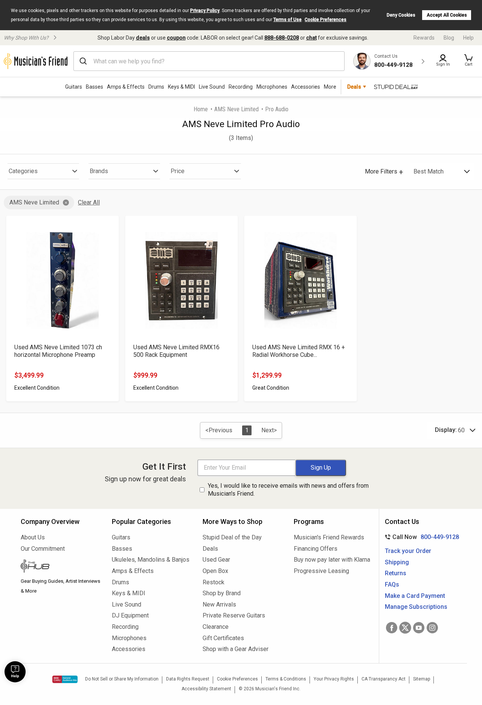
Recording (241, 87)
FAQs (392, 584)
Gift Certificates (223, 638)
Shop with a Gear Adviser (235, 649)
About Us (33, 537)
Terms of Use (287, 19)
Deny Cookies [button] (401, 15)
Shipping (397, 562)
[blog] (61, 566)
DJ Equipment (130, 615)
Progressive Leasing (321, 570)
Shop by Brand (222, 593)
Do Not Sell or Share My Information (122, 679)
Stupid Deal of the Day (232, 537)
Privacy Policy (205, 10)
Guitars (73, 87)
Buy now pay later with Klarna (332, 559)
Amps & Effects (126, 87)
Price (178, 171)
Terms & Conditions (285, 679)
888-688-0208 (281, 38)
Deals (210, 548)
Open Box (215, 570)
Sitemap (421, 679)
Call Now (420, 537)
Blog (449, 38)
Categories (23, 171)
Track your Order (408, 550)
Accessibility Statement (206, 688)
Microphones (271, 87)
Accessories (305, 87)
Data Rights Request (187, 679)
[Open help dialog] (15, 671)
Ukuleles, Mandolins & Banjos (150, 559)
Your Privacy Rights (334, 679)
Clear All (89, 202)
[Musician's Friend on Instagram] (432, 627)
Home (201, 109)
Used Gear (216, 559)
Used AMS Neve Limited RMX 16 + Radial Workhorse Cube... (298, 351)
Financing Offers (315, 548)
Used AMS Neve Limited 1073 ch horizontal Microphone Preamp (58, 351)
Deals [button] (354, 87)
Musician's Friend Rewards (329, 537)
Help (468, 38)
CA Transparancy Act (384, 679)
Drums (156, 87)
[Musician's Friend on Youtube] (419, 627)
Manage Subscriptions (416, 606)
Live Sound (212, 87)
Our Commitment (43, 548)
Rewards (424, 38)
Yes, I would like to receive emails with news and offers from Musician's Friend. (288, 489)
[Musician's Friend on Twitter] (405, 627)
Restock (213, 582)
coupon (176, 38)
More (330, 87)
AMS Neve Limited (236, 109)
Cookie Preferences (325, 19)
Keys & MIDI (181, 87)
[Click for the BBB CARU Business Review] (65, 679)
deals (143, 38)
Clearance (216, 626)
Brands (99, 171)
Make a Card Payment (415, 595)
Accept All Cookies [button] (447, 15)
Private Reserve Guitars (234, 615)
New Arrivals (219, 604)
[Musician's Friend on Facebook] (391, 627)
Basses (94, 87)
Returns (395, 573)
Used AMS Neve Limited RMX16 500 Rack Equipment (176, 351)
